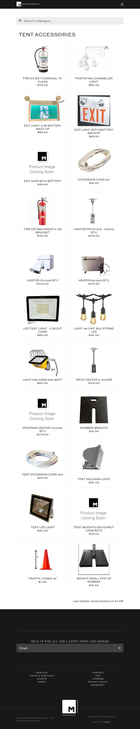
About (42, 681)
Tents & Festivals (42, 675)
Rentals (42, 672)
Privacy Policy (98, 681)
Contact (98, 672)
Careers (98, 678)
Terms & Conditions (101, 716)
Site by (98, 722)
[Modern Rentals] (28, 4)
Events (42, 678)
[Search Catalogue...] (20, 20)
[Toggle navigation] (122, 4)
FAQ (98, 675)
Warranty (98, 684)
